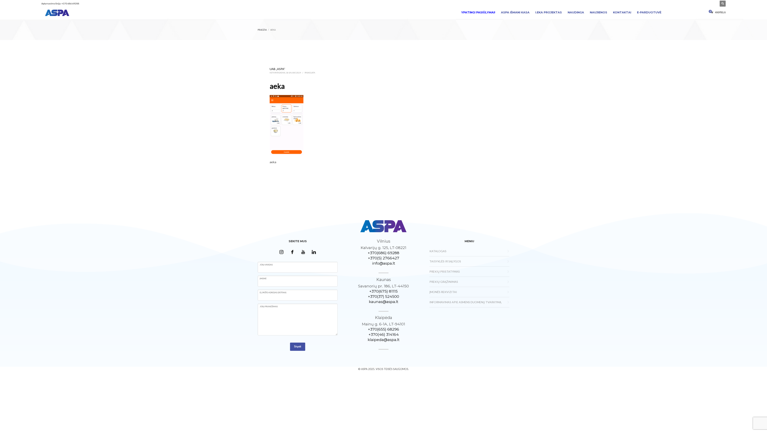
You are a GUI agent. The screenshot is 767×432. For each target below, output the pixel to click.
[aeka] (286, 125)
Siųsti (297, 346)
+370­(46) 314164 (384, 334)
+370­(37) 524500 (383, 296)
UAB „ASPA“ (277, 69)
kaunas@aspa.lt (383, 301)
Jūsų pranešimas (269, 306)
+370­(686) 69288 (383, 253)
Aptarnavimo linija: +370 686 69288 (60, 3)
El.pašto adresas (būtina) (273, 292)
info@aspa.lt (383, 263)
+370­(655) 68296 (383, 329)
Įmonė (263, 278)
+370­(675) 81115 (383, 291)
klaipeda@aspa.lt (383, 339)
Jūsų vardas (266, 264)
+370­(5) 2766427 (383, 258)
